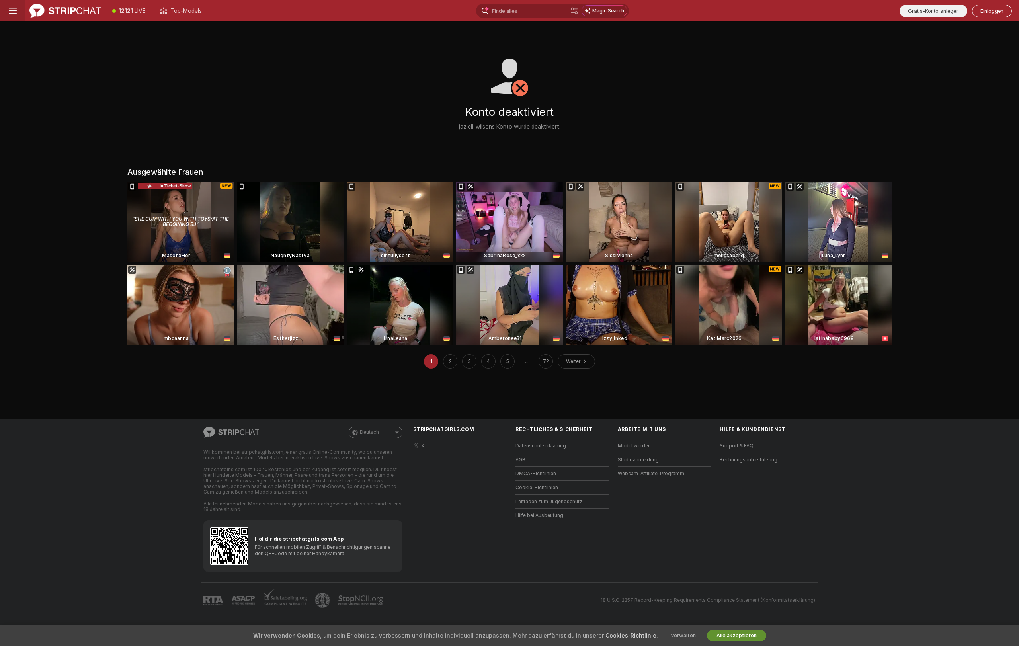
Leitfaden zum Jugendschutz (548, 501)
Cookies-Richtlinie (630, 635)
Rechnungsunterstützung (748, 460)
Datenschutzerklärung (540, 446)
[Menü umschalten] (12, 10)
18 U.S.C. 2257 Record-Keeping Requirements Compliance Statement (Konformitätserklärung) (708, 600)
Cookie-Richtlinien (536, 487)
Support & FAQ (737, 446)
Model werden (634, 446)
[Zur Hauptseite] (65, 10)
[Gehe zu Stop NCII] (361, 600)
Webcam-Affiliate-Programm (651, 473)
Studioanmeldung (638, 460)
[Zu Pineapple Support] (323, 600)
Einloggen (991, 11)
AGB (520, 460)
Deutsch (369, 432)
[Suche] (574, 10)
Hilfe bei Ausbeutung (539, 515)
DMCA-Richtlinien (535, 473)
